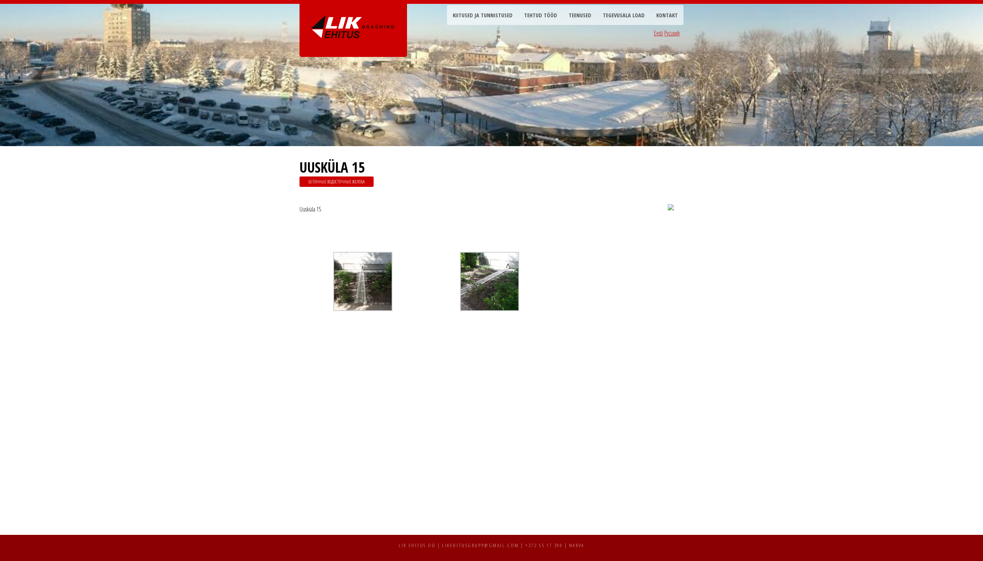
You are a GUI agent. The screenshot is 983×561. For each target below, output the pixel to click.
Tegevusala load (624, 15)
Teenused (580, 15)
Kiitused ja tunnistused (483, 15)
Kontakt (667, 15)
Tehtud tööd (540, 15)
